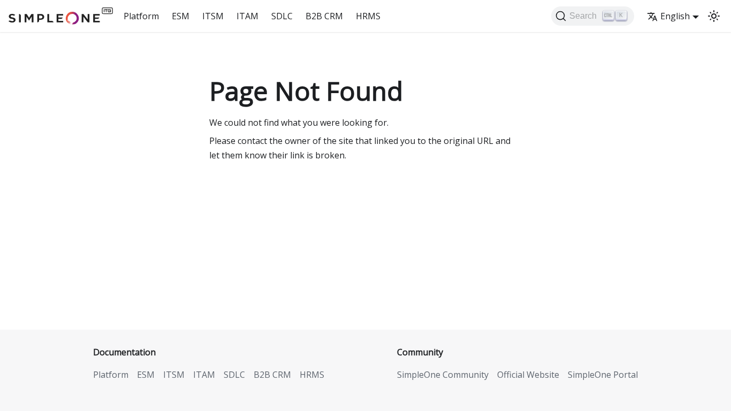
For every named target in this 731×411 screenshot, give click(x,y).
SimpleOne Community (443, 374)
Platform (141, 16)
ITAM (247, 16)
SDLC (282, 16)
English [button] (675, 16)
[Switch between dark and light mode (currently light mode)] (713, 16)
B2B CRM (324, 16)
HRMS (368, 16)
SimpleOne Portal (603, 374)
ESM (180, 16)
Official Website (528, 374)
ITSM (213, 16)
